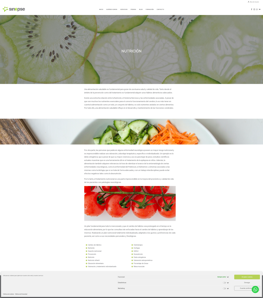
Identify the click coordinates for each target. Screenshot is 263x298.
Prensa (133, 9)
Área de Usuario (254, 2)
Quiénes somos (111, 9)
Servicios (123, 9)
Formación (150, 9)
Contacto (160, 9)
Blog (141, 9)
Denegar (247, 282)
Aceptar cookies (247, 277)
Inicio (101, 9)
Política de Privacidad (21, 294)
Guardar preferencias (247, 288)
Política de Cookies (8, 294)
